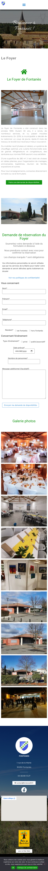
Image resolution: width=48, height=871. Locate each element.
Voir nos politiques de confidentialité (24, 278)
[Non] (44, 864)
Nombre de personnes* (18, 358)
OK (13, 868)
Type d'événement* (11, 341)
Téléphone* (7, 320)
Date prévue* (19, 348)
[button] (24, 4)
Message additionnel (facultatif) (15, 369)
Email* (5, 309)
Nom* (4, 288)
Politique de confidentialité (27, 868)
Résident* (9, 330)
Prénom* (6, 299)
